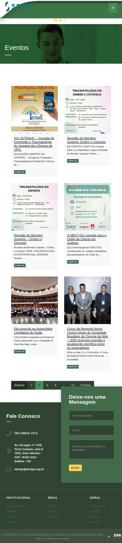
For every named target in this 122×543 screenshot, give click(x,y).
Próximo (86, 385)
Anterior (19, 385)
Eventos (20, 172)
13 (72, 385)
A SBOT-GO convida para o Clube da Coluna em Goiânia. (86, 239)
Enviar (75, 467)
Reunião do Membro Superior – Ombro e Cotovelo (28, 239)
